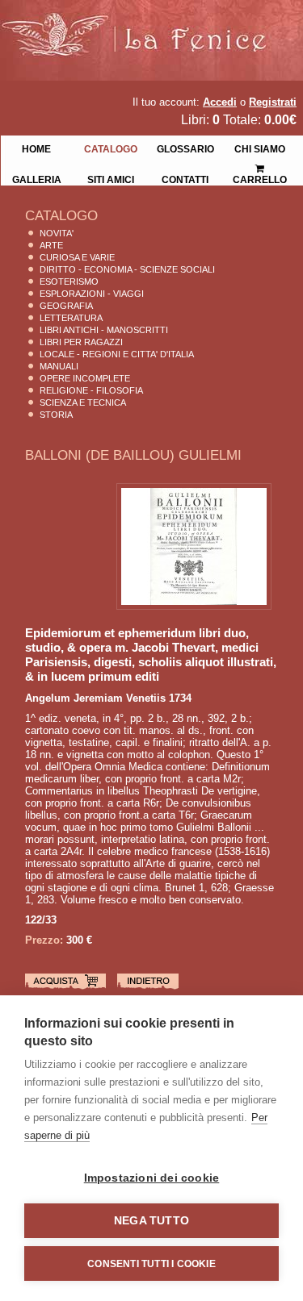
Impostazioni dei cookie (152, 1178)
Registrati (273, 102)
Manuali (59, 366)
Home (36, 148)
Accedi (220, 102)
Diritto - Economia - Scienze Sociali (127, 269)
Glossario (185, 148)
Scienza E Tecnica (83, 402)
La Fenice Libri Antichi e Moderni (141, 24)
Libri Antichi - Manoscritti (104, 330)
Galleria (36, 178)
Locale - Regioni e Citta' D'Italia (117, 354)
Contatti (185, 178)
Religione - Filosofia (91, 390)
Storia (56, 414)
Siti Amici (110, 178)
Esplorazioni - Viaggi (92, 293)
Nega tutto (151, 1221)
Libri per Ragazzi (81, 342)
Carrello (259, 163)
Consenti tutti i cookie (151, 1264)
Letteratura (71, 318)
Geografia (66, 306)
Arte (51, 245)
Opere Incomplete (85, 378)
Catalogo (110, 148)
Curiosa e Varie (77, 257)
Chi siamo (259, 148)
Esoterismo (69, 281)
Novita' (57, 233)
